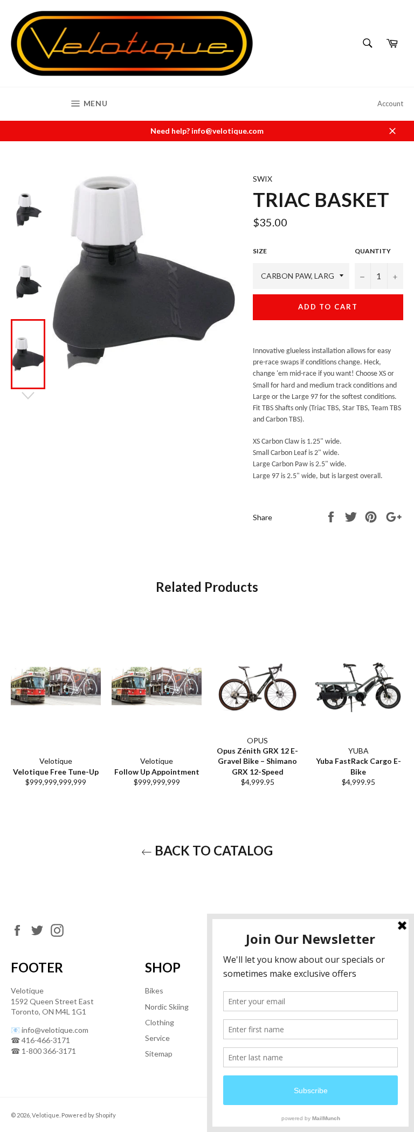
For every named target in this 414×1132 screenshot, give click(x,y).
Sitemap (158, 1053)
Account (390, 103)
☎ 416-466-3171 (40, 1040)
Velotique (45, 1115)
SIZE (260, 251)
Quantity (373, 251)
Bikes (154, 990)
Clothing (159, 1022)
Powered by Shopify (88, 1115)
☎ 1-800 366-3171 (43, 1050)
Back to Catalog (212, 850)
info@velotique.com (55, 1029)
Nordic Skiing (167, 1006)
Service (157, 1038)
